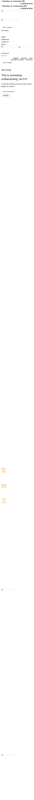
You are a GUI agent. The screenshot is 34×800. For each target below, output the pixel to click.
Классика (4, 524)
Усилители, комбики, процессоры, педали (5, 549)
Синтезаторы (6, 562)
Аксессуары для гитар (7, 538)
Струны (4, 542)
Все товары (22, 562)
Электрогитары (6, 533)
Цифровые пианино (5, 572)
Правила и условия (25, 580)
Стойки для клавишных (5, 567)
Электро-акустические (6, 529)
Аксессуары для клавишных (7, 578)
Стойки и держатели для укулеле (23, 530)
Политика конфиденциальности (26, 570)
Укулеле (21, 524)
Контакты (21, 584)
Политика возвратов (22, 576)
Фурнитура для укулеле (23, 536)
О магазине (22, 565)
